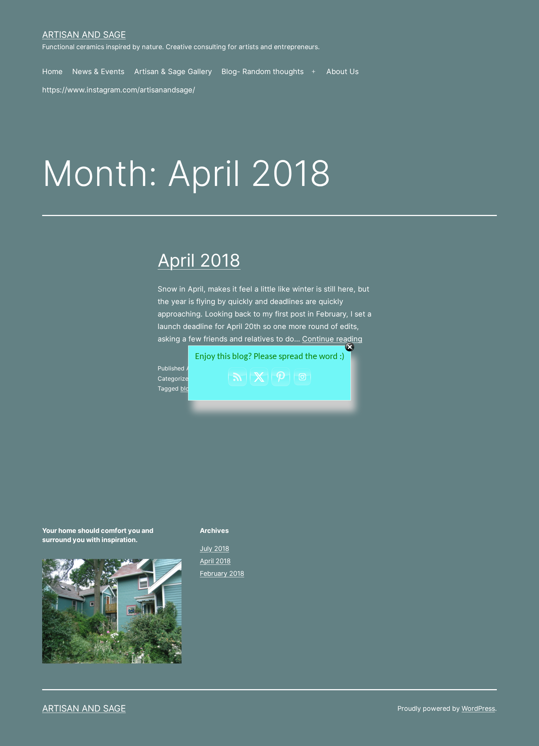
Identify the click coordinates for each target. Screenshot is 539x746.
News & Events (98, 71)
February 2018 (222, 573)
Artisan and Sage (84, 34)
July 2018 (214, 548)
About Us (342, 71)
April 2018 (199, 260)
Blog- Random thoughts (262, 71)
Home (52, 71)
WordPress (478, 708)
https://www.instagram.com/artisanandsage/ (118, 89)
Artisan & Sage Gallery (173, 71)
